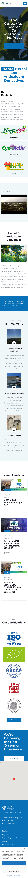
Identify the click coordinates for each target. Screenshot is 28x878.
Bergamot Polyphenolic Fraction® (12, 838)
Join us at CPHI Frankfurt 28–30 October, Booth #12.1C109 (12, 544)
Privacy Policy (17, 875)
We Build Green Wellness (14, 393)
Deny (14, 867)
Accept (14, 863)
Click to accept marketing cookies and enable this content (14, 204)
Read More (7, 508)
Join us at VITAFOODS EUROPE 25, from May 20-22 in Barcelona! (12, 587)
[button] (24, 848)
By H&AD (7, 494)
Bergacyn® (14, 137)
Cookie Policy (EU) (7, 844)
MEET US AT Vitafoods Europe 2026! (13, 502)
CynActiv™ (14, 155)
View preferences (14, 871)
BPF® (14, 174)
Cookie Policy (10, 875)
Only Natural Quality (14, 435)
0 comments (8, 497)
